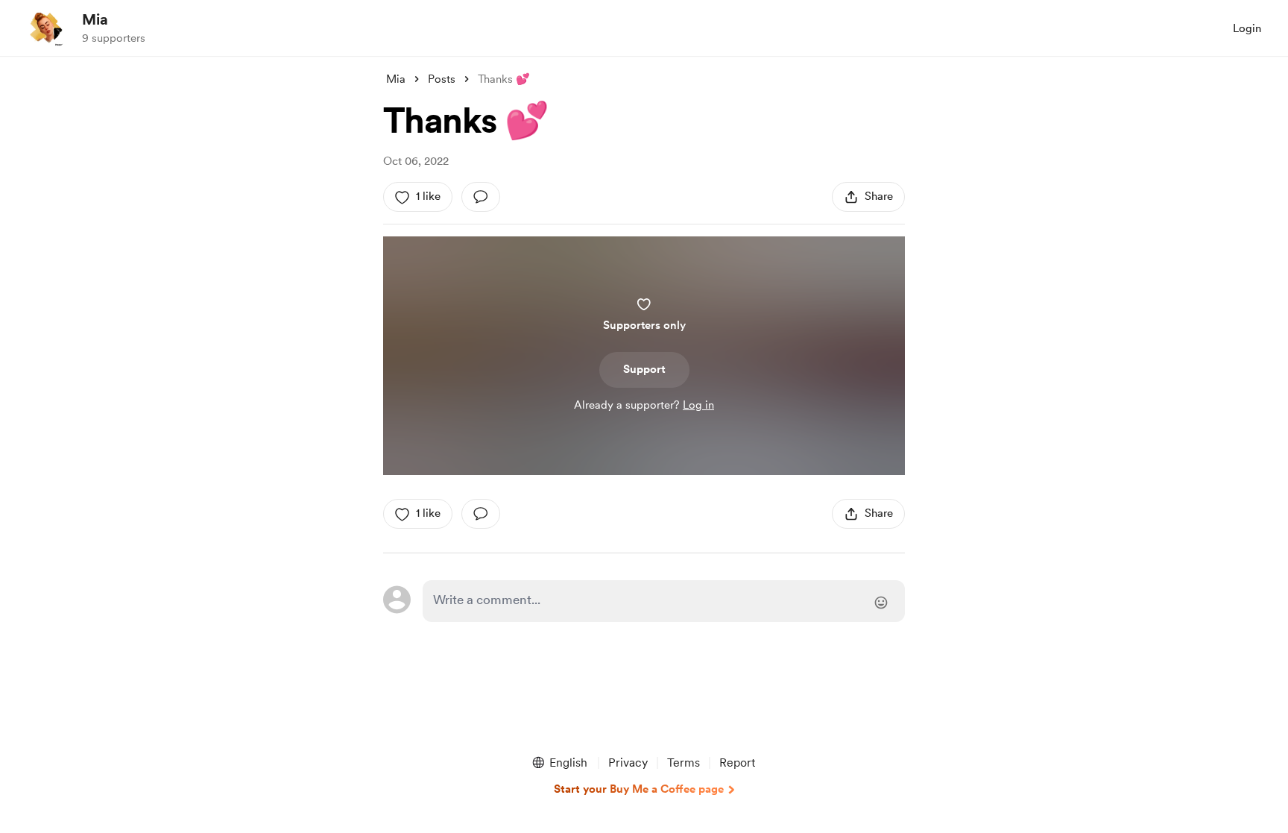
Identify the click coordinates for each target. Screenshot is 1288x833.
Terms (683, 762)
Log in (698, 405)
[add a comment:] (480, 197)
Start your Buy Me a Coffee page (639, 789)
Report (737, 762)
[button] (559, 763)
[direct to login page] (664, 601)
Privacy (628, 762)
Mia (95, 19)
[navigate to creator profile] (45, 27)
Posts (441, 79)
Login (1247, 28)
